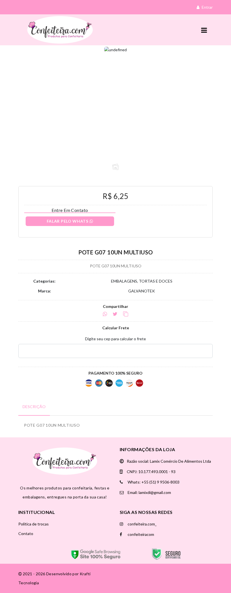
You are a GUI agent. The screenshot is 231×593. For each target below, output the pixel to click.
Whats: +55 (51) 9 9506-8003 (153, 482)
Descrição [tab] (34, 406)
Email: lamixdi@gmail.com (149, 492)
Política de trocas (33, 524)
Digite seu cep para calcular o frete (115, 338)
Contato (25, 533)
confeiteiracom (140, 534)
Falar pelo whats (68, 221)
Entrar (207, 7)
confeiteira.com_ (142, 524)
